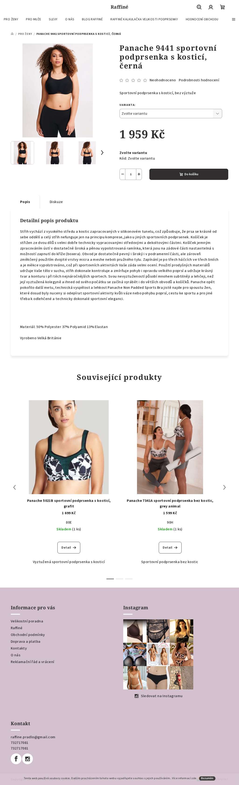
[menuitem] (11, 19)
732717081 (19, 742)
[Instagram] (27, 758)
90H (170, 522)
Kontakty (19, 648)
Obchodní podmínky (28, 634)
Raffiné (17, 628)
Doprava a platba (25, 641)
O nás (15, 655)
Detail (66, 547)
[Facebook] (16, 758)
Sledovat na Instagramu (162, 696)
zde (193, 778)
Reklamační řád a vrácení (32, 661)
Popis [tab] (25, 201)
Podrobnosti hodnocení (199, 80)
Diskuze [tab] (56, 201)
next (224, 487)
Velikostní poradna (27, 621)
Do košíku (191, 174)
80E (69, 522)
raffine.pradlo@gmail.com (33, 737)
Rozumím (207, 778)
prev (14, 487)
